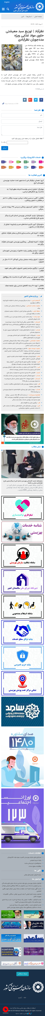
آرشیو (20, 998)
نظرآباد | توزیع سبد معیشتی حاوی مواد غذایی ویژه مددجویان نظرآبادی (25, 35)
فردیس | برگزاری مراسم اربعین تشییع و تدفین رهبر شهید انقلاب (24, 269)
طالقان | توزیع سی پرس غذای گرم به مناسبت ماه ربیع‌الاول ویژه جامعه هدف (23, 278)
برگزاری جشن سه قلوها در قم (30, 403)
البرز (22, 16)
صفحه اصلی (38, 16)
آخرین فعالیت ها (35, 175)
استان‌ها (29, 16)
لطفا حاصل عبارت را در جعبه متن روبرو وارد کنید (28, 138)
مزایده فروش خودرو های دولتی (32, 875)
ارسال (4, 148)
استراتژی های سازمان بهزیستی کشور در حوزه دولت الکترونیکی (24, 857)
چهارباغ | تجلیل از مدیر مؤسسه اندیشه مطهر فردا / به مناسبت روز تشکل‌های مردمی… (25, 190)
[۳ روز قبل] (22, 464)
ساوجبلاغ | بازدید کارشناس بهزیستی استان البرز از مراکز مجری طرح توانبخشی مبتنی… (24, 217)
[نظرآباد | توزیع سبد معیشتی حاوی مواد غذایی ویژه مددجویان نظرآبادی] (12, 57)
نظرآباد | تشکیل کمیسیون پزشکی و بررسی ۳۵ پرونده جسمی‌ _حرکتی (23, 208)
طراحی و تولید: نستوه (21, 1014)
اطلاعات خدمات (34, 853)
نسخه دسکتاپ (22, 974)
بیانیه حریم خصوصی (35, 860)
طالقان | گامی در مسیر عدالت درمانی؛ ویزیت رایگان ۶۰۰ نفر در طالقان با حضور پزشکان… (23, 199)
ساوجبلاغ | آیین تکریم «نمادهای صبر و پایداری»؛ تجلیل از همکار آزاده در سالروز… (24, 225)
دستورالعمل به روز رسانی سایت (32, 863)
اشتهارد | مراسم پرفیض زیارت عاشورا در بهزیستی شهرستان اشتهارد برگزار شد (23, 252)
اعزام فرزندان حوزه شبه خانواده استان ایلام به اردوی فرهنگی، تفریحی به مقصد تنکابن (23, 357)
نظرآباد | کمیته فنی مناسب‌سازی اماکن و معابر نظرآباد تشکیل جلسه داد (23, 234)
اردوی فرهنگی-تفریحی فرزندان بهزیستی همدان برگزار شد (21, 376)
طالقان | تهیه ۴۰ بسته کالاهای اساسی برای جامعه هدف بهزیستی (24, 287)
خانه (25, 998)
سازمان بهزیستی (28, 6)
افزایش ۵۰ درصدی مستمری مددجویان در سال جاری (23, 373)
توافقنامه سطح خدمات (35, 866)
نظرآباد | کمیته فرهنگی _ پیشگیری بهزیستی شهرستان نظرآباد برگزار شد (23, 243)
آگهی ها (37, 870)
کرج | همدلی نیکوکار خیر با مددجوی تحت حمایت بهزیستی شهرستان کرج (23, 181)
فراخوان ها (36, 879)
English (7, 2)
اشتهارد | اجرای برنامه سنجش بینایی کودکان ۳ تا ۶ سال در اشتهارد (23, 260)
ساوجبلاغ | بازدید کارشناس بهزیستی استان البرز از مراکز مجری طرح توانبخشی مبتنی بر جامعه (23, 482)
